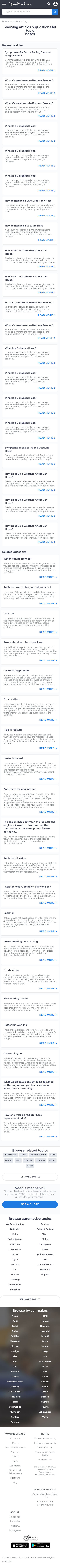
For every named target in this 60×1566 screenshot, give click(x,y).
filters (45, 1234)
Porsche (15, 1422)
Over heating (11, 699)
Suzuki (45, 1402)
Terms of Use (45, 1459)
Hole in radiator (12, 730)
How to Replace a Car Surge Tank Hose (28, 200)
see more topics (30, 1177)
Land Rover (45, 1361)
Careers (15, 1452)
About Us (15, 1438)
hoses (45, 1249)
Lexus (45, 1366)
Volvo (45, 1417)
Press (15, 1443)
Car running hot (13, 1053)
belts (15, 1234)
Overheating (11, 970)
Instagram (15, 1530)
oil (15, 1269)
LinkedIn (15, 1521)
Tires (45, 1259)
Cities (15, 1456)
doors (15, 1254)
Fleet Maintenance (15, 1447)
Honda (45, 1321)
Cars (15, 1461)
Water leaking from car (17, 558)
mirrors (15, 1264)
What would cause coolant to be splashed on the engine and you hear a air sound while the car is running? (28, 1085)
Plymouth (15, 1412)
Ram (45, 1371)
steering (15, 1279)
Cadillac (15, 1336)
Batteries (15, 1229)
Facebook (15, 1516)
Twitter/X (15, 1525)
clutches (15, 1244)
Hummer (45, 1326)
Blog (15, 1482)
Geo (15, 1366)
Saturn (45, 1381)
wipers (45, 1274)
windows (45, 1269)
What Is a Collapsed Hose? (20, 126)
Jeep (45, 1351)
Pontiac (15, 1417)
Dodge (15, 1351)
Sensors (15, 1274)
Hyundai (45, 1331)
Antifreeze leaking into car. (19, 789)
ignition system (45, 1254)
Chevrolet (15, 1341)
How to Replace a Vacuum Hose (24, 225)
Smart (45, 1391)
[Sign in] (55, 3)
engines (45, 1224)
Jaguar (45, 1346)
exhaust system (45, 1229)
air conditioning (15, 1224)
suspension (15, 1284)
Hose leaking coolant (16, 998)
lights (15, 1259)
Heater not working (15, 1025)
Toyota (45, 1407)
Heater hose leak (13, 758)
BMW (15, 1326)
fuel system (45, 1244)
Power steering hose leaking (20, 941)
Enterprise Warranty (45, 1443)
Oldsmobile (15, 1407)
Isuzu (45, 1341)
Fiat (15, 1356)
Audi (15, 1321)
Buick (15, 1331)
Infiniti (45, 1336)
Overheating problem (16, 670)
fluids (45, 1239)
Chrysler (15, 1346)
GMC (45, 1316)
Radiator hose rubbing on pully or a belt (27, 587)
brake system (15, 1239)
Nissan (15, 1402)
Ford (15, 1361)
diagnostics (15, 1249)
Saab (45, 1376)
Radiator (8, 613)
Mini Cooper (15, 1391)
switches (15, 1289)
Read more (45, 70)
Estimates (15, 1465)
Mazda (15, 1376)
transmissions (45, 1264)
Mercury (15, 1386)
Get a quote (30, 1204)
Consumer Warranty (45, 1438)
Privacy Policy (45, 1447)
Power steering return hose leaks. (23, 642)
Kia (45, 1356)
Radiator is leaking (14, 858)
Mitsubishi (15, 1396)
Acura (15, 1316)
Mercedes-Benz (15, 1381)
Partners (15, 1477)
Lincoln (15, 1371)
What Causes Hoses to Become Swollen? (29, 80)
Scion (45, 1386)
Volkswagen (45, 1412)
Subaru (45, 1396)
